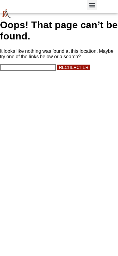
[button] (92, 5)
